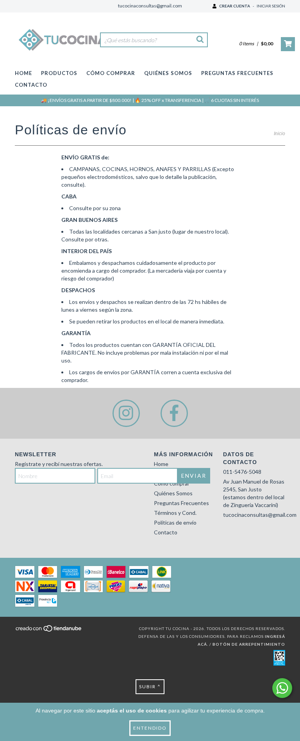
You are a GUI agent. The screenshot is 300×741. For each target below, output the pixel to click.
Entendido (150, 728)
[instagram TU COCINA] (126, 413)
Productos (59, 73)
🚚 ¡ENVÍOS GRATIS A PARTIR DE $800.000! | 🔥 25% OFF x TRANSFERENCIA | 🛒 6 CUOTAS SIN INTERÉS (150, 100)
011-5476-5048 (242, 471)
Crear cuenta (234, 6)
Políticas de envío (175, 522)
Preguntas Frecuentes (237, 73)
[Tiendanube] (49, 631)
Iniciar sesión (271, 6)
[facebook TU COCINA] (174, 413)
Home (23, 73)
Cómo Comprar (110, 73)
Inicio (279, 133)
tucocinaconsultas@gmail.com (150, 6)
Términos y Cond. (175, 512)
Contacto (31, 85)
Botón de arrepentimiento (248, 644)
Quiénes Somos (168, 73)
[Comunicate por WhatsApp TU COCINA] (282, 688)
